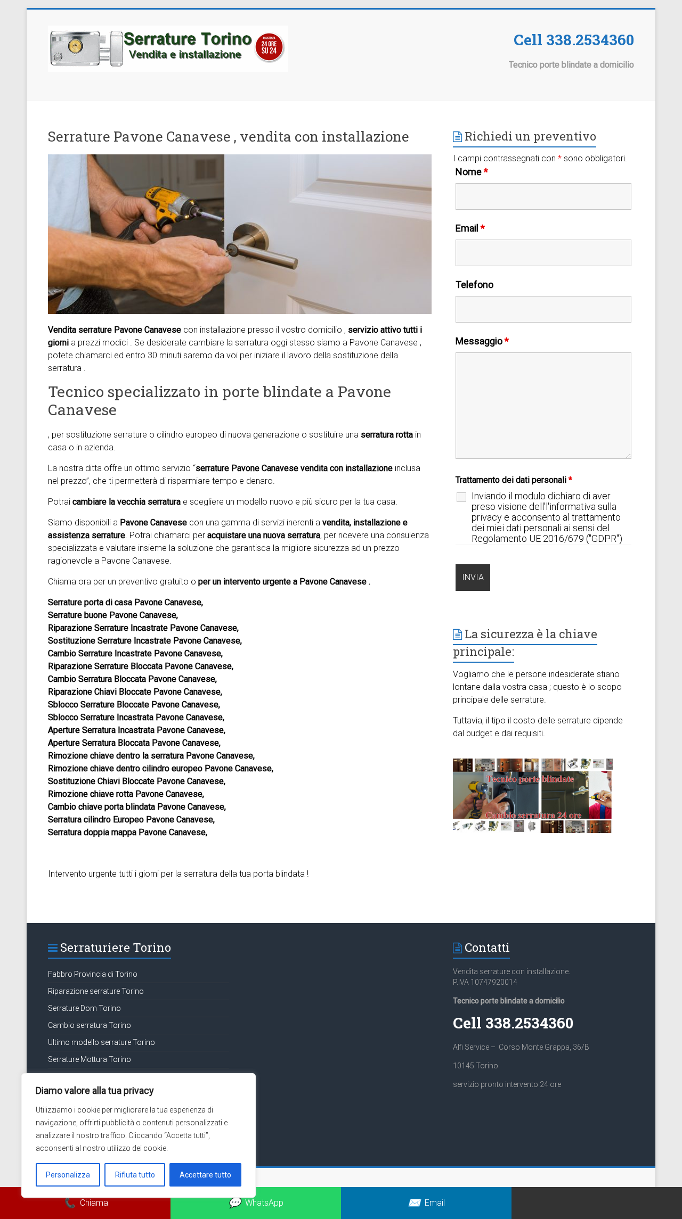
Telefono (474, 284)
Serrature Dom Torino (84, 1008)
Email (470, 228)
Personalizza (68, 1175)
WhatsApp (255, 1203)
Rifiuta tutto (135, 1175)
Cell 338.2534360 (574, 40)
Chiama (85, 1203)
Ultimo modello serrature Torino (101, 1042)
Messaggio (482, 341)
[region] (138, 1135)
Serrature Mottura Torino (89, 1059)
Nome (472, 171)
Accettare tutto (205, 1175)
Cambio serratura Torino (89, 1025)
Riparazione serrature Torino (96, 991)
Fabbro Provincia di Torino (92, 974)
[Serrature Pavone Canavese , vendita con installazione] (240, 159)
